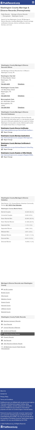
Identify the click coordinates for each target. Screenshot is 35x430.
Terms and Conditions (6, 399)
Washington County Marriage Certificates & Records (15, 144)
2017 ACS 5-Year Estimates (13, 205)
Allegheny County (6, 299)
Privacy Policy (4, 396)
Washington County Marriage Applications (15, 136)
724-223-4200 (5, 84)
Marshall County (5, 312)
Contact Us (3, 394)
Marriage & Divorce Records (11, 334)
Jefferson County (6, 309)
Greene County (5, 302)
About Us (3, 391)
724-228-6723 (5, 96)
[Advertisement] (17, 44)
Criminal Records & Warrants (11, 327)
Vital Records (7, 340)
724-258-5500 (5, 107)
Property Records (8, 337)
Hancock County (5, 305)
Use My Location (8, 289)
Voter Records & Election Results (12, 344)
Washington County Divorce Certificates (14, 128)
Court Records (7, 324)
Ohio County (4, 296)
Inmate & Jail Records (9, 331)
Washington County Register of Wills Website (16, 153)
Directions (21, 84)
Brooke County (5, 292)
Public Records (5, 14)
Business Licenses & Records (11, 321)
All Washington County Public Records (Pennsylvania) (13, 348)
